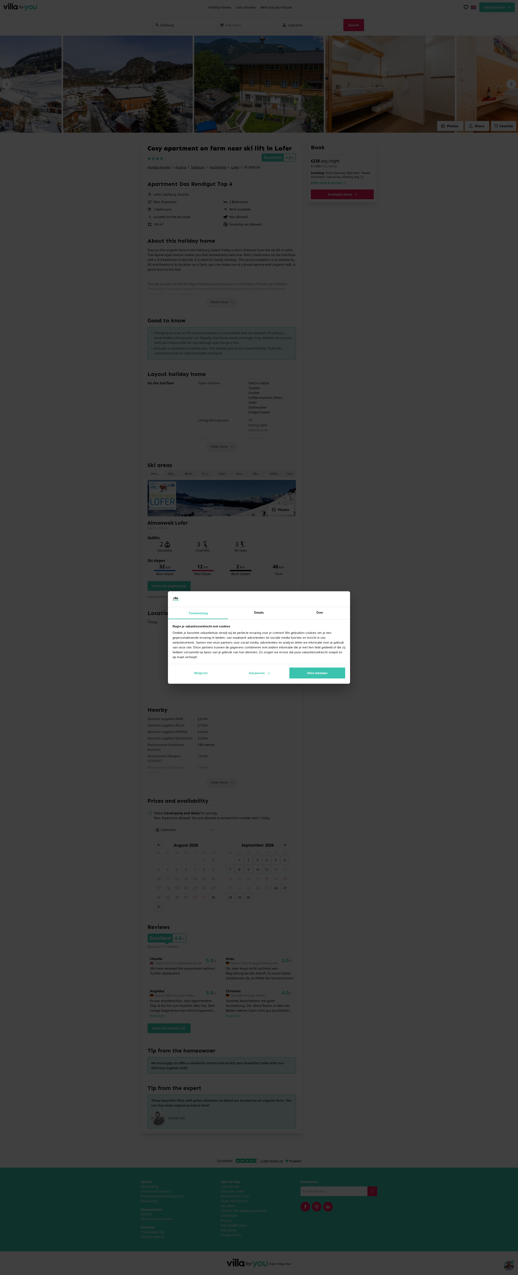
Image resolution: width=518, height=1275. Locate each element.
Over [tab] (319, 612)
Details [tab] (259, 612)
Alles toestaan (317, 673)
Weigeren (201, 673)
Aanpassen (257, 673)
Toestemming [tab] (198, 613)
